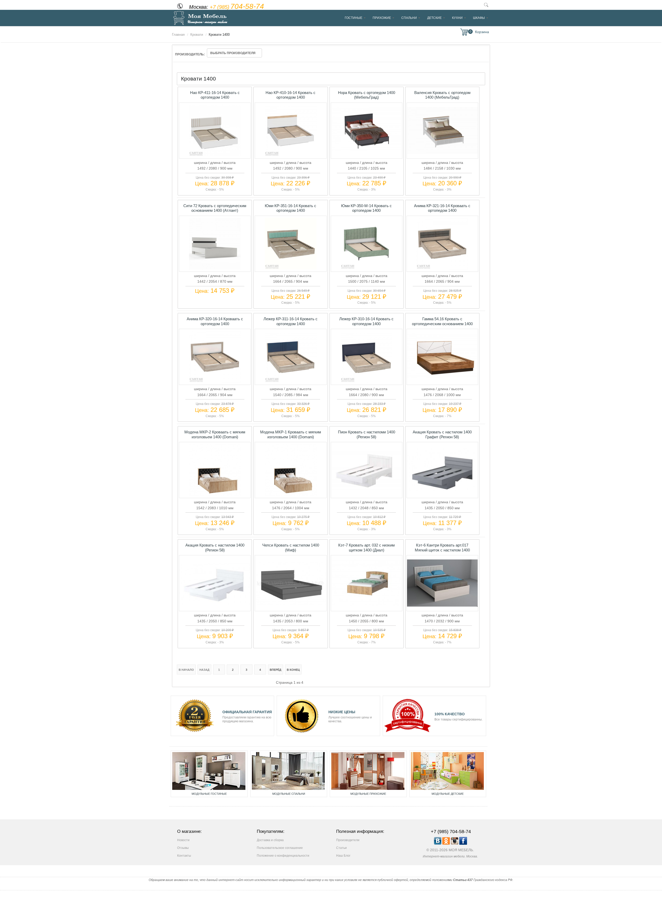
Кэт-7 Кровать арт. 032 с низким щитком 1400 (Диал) (366, 547)
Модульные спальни (288, 793)
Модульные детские (448, 793)
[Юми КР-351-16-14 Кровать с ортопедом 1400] (291, 268)
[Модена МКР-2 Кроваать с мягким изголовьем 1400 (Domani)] (215, 494)
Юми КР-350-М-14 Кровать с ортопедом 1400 (366, 208)
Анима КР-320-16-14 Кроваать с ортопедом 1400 (215, 321)
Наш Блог (343, 855)
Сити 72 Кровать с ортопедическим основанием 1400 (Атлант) (214, 208)
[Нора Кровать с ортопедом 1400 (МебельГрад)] (366, 152)
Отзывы (183, 848)
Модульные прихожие (368, 793)
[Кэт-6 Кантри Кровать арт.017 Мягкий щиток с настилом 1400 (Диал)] (442, 605)
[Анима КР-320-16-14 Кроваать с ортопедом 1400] (215, 381)
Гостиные (353, 18)
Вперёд (275, 669)
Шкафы (479, 18)
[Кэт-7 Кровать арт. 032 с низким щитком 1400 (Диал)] (366, 605)
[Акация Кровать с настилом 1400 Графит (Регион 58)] (442, 490)
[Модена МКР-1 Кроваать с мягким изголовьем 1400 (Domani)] (291, 494)
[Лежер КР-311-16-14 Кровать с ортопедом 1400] (291, 381)
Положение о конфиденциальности (283, 855)
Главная (178, 35)
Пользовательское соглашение (280, 848)
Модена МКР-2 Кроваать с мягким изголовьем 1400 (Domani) (214, 434)
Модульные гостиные (209, 793)
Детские (434, 18)
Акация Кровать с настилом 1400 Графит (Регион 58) (442, 434)
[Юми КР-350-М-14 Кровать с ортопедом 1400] (366, 268)
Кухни (457, 18)
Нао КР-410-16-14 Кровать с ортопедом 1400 (290, 94)
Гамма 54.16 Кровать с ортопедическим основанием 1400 (442, 321)
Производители (347, 840)
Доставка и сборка (270, 840)
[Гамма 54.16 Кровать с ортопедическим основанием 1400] (442, 379)
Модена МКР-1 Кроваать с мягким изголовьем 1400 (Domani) (290, 434)
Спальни (409, 18)
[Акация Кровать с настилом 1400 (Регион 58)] (214, 603)
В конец (293, 669)
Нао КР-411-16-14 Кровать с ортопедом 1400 (215, 94)
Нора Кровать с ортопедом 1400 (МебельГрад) (366, 94)
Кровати (196, 35)
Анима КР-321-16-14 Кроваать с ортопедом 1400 (442, 208)
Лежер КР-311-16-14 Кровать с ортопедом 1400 (291, 321)
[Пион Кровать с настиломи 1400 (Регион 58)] (366, 489)
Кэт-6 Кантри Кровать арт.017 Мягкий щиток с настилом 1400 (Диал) (442, 550)
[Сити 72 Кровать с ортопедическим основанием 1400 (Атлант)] (215, 268)
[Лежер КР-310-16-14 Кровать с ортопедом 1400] (366, 381)
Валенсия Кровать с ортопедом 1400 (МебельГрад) (442, 94)
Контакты (184, 855)
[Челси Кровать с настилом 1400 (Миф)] (290, 604)
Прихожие (382, 18)
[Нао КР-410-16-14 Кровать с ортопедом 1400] (291, 155)
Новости (183, 840)
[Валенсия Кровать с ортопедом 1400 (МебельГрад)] (442, 152)
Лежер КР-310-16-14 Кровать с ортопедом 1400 (366, 321)
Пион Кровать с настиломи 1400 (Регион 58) (366, 434)
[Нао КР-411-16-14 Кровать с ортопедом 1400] (215, 155)
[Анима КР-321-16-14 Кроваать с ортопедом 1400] (442, 268)
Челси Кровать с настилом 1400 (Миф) (290, 547)
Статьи (341, 848)
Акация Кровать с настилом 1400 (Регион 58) (214, 547)
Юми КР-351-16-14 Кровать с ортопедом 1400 (290, 208)
